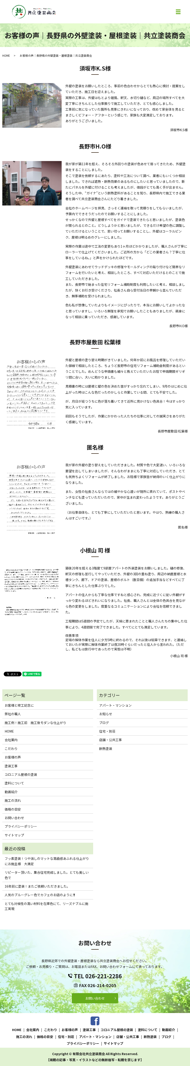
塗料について (14, 783)
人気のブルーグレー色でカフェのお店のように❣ (40, 894)
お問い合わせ (14, 817)
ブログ (104, 722)
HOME (6, 55)
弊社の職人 (13, 714)
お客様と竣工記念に (19, 705)
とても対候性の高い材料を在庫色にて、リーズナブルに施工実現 (46, 906)
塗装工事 (11, 766)
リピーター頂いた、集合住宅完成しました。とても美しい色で (47, 875)
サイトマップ (14, 835)
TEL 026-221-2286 (98, 976)
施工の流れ (13, 800)
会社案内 (11, 739)
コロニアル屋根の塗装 (21, 774)
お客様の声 (13, 757)
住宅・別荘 (107, 731)
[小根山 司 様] (32, 594)
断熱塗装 (105, 748)
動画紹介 (11, 791)
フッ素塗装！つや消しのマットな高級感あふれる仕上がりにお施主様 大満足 (47, 861)
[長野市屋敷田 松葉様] (32, 394)
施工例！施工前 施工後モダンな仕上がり (35, 722)
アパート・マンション (115, 705)
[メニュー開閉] (178, 11)
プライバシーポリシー (21, 826)
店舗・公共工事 (110, 739)
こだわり (11, 748)
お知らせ (105, 714)
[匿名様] (32, 499)
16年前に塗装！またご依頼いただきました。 (37, 886)
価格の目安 (13, 809)
